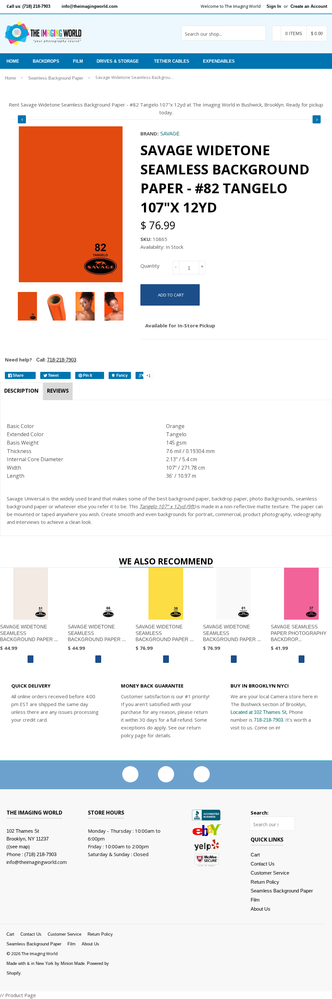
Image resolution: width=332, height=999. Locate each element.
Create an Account (308, 6)
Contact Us (263, 863)
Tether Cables (171, 61)
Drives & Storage (118, 61)
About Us (260, 909)
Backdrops (46, 61)
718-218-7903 (268, 720)
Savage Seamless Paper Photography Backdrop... (298, 633)
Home (12, 61)
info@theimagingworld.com (90, 6)
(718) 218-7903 (36, 6)
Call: (55, 359)
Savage (170, 133)
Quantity (150, 265)
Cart (255, 854)
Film (78, 61)
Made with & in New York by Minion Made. (46, 963)
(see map (18, 846)
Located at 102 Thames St (258, 712)
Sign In (274, 6)
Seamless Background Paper (55, 78)
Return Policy (265, 882)
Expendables (219, 61)
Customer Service (270, 873)
